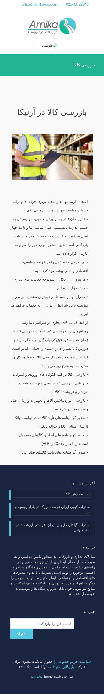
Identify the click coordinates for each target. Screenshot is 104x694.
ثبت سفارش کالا (78, 494)
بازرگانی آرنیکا (63, 667)
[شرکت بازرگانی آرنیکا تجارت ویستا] (52, 25)
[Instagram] (44, 11)
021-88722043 (77, 4)
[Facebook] (59, 11)
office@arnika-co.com (39, 4)
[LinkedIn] (52, 11)
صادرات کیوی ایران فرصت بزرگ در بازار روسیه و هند (53, 509)
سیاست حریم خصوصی (73, 661)
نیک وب (36, 676)
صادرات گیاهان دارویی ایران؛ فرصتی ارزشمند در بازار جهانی (53, 527)
